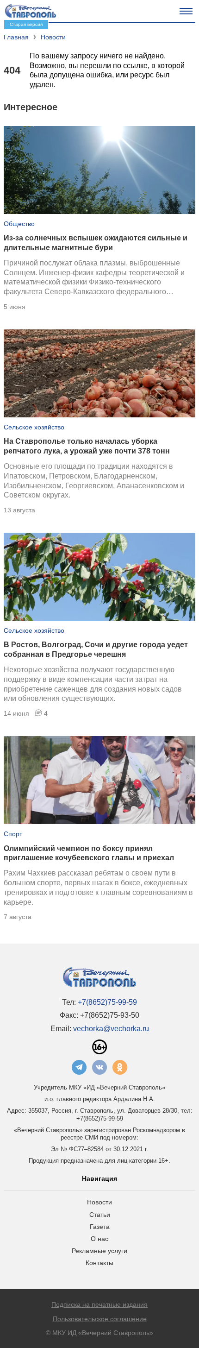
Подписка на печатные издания (99, 1304)
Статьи (99, 1214)
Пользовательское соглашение (100, 1319)
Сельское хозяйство (34, 427)
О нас (99, 1238)
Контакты (99, 1262)
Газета (100, 1226)
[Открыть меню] (186, 11)
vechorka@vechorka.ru (111, 1029)
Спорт (13, 834)
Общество (19, 223)
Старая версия (26, 24)
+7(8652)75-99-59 (107, 1002)
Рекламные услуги (99, 1250)
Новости (99, 1202)
